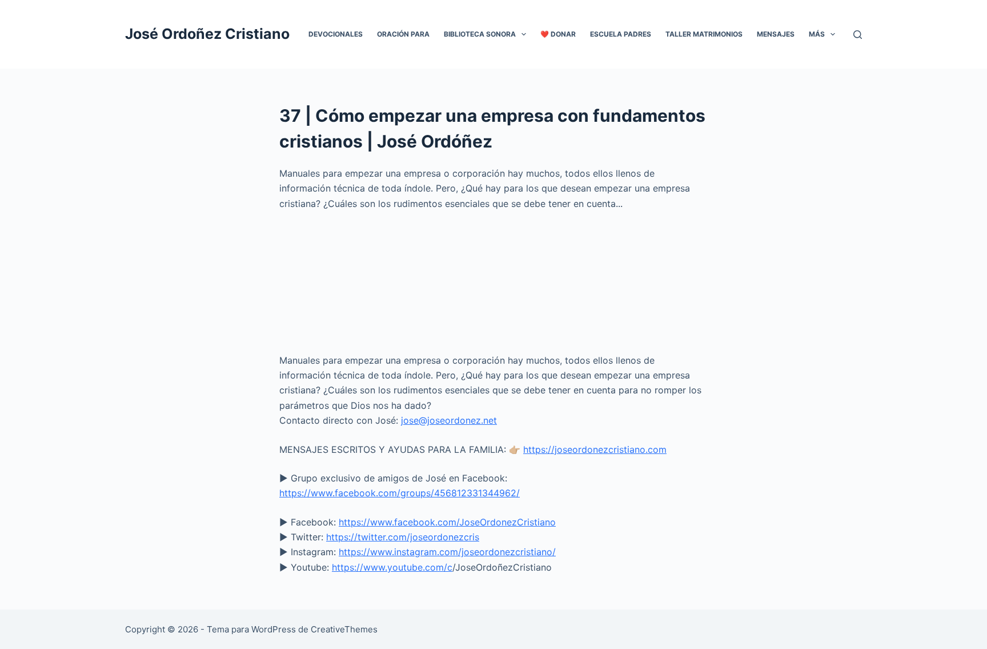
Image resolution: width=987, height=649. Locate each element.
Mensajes (776, 34)
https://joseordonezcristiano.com (595, 449)
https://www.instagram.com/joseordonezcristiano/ (447, 552)
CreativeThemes (344, 629)
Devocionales (335, 34)
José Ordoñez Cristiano (207, 33)
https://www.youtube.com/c (392, 567)
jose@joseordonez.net (449, 420)
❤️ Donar (558, 34)
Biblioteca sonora (480, 34)
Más (817, 34)
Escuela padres (620, 34)
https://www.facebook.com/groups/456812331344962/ (399, 493)
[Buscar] (857, 34)
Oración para (403, 34)
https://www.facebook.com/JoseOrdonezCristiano (447, 522)
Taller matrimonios (704, 34)
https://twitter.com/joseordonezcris (402, 537)
